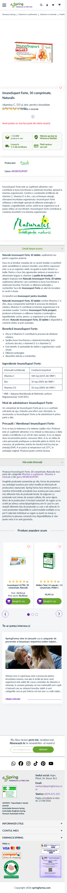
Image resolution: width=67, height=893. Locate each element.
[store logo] (14, 5)
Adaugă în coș (18, 601)
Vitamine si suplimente (27, 14)
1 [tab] (28, 614)
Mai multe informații (32, 462)
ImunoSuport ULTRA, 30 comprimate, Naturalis (18, 586)
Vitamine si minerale (48, 14)
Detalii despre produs (32, 248)
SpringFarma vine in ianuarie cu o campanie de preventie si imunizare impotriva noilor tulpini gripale (31, 640)
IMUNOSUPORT (20, 171)
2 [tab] (32, 614)
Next (57, 612)
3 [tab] (36, 614)
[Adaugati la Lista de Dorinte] (28, 547)
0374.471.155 (52, 793)
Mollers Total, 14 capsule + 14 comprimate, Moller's (49, 586)
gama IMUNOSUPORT (27, 477)
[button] (32, 116)
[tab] (32, 248)
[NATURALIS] (24, 163)
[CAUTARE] (42, 5)
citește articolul (12, 699)
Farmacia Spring (8, 14)
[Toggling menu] (4, 5)
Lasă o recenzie (31, 109)
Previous (3, 613)
